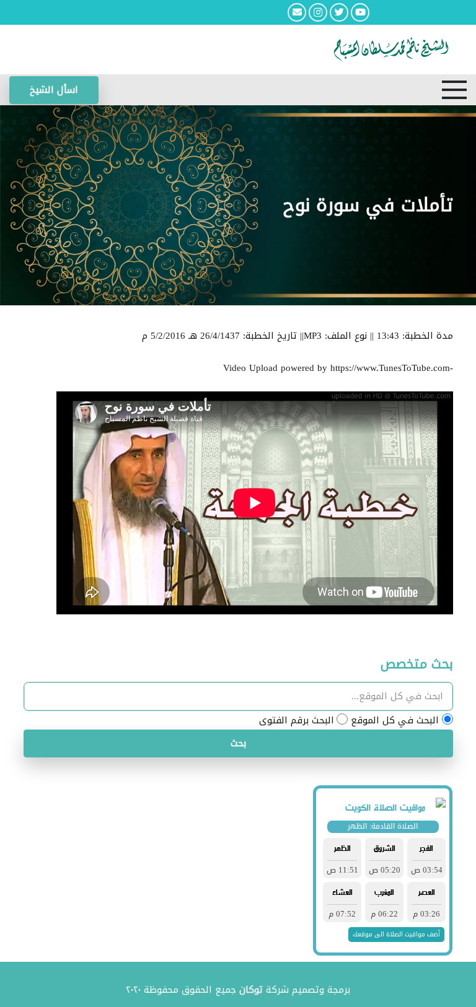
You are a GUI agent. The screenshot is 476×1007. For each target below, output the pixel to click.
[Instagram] (318, 12)
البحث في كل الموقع (395, 720)
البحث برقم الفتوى (296, 720)
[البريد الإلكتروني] (297, 12)
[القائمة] (454, 89)
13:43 (388, 335)
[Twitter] (339, 12)
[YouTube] (360, 12)
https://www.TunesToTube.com (390, 368)
